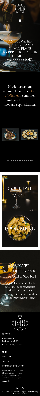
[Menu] (20, 20)
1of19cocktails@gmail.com (12, 344)
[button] (8, 160)
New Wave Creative (20, 394)
